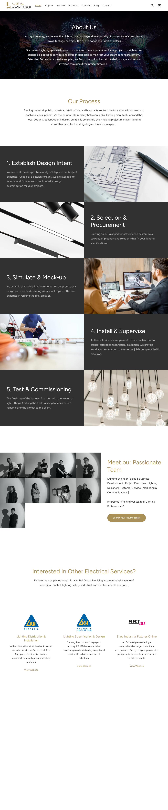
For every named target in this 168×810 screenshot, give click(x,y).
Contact (106, 5)
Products (73, 5)
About (38, 5)
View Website (31, 670)
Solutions (86, 5)
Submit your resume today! (126, 517)
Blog (96, 5)
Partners (61, 5)
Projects (49, 5)
